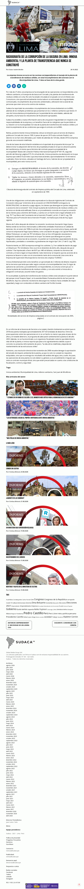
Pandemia (20, 614)
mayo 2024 (10, 723)
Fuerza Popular (68, 606)
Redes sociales (40, 617)
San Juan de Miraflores (62, 372)
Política (60, 614)
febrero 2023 (10, 756)
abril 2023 (9, 751)
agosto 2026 (10, 665)
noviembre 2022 (11, 762)
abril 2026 (9, 674)
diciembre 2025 (11, 682)
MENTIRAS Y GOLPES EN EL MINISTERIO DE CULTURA (21, 587)
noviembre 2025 (11, 685)
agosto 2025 (10, 691)
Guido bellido (22, 609)
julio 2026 (9, 667)
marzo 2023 (10, 753)
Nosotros (9, 842)
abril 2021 (9, 803)
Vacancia (60, 617)
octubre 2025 (10, 687)
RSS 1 (8, 882)
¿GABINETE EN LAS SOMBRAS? (15, 498)
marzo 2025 (10, 702)
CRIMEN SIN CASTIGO (12, 469)
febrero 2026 (10, 678)
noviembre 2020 (11, 814)
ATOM (18, 882)
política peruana (69, 613)
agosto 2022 (10, 768)
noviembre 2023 (11, 736)
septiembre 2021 (11, 792)
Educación (56, 603)
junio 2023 (9, 747)
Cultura (14, 603)
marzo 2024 (10, 728)
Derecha (28, 603)
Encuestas (40, 606)
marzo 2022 (10, 779)
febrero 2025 (10, 704)
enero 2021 (10, 809)
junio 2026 (9, 670)
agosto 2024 (10, 717)
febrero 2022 (10, 781)
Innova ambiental (13, 372)
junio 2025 (9, 695)
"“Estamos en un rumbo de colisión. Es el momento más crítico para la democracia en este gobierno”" (40, 398)
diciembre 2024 (11, 708)
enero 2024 (10, 732)
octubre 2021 (10, 790)
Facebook (9, 872)
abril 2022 (9, 777)
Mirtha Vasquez (68, 609)
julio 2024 (9, 719)
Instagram (9, 879)
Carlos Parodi (26, 600)
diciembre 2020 (11, 811)
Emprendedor (15, 606)
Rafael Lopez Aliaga (29, 617)
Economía (49, 603)
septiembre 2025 (11, 689)
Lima (54, 609)
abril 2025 (9, 700)
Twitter (8, 874)
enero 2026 (10, 680)
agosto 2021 (10, 794)
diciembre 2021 (11, 786)
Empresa (34, 606)
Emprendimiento (25, 606)
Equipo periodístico (13, 830)
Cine (32, 600)
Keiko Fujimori (40, 609)
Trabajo (54, 617)
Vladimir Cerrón (70, 616)
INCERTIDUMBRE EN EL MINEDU (15, 557)
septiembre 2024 (11, 715)
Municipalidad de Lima (28, 372)
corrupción (70, 599)
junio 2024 (9, 721)
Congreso (39, 599)
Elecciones (62, 603)
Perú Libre (53, 613)
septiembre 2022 (11, 766)
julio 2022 (9, 771)
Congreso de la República (55, 599)
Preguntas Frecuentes (13, 840)
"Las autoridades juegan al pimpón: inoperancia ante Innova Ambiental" (30, 418)
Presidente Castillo (14, 616)
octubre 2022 (10, 764)
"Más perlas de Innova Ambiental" (17, 438)
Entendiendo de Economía (51, 606)
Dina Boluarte (38, 602)
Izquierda (31, 609)
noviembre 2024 (11, 710)
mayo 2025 (10, 698)
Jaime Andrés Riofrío (16, 70)
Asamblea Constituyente (14, 600)
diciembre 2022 (11, 760)
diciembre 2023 (11, 734)
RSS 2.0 (12, 882)
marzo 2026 (10, 676)
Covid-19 (9, 603)
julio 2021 (9, 796)
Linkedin (9, 877)
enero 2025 (10, 706)
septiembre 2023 (11, 740)
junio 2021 (9, 798)
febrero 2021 (10, 807)
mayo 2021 (10, 801)
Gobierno (11, 609)
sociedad (48, 617)
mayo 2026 (10, 672)
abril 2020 (9, 816)
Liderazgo (50, 609)
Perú (46, 613)
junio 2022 (9, 773)
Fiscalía (61, 606)
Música (8, 614)
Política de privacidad (13, 838)
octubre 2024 (10, 713)
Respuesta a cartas (12, 866)
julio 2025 (9, 693)
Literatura (59, 609)
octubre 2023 (10, 738)
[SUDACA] (14, 3)
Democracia (21, 603)
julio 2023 (9, 745)
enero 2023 (10, 758)
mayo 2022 (10, 775)
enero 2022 (10, 783)
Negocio (13, 614)
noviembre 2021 (11, 788)
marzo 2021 (10, 805)
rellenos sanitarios (45, 372)
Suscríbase (9, 844)
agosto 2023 (10, 743)
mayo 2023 (10, 749)
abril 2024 (9, 725)
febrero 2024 (10, 730)
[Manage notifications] (79, 884)
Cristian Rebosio (14, 472)
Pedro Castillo (33, 613)
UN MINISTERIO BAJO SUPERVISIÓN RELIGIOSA (19, 528)
